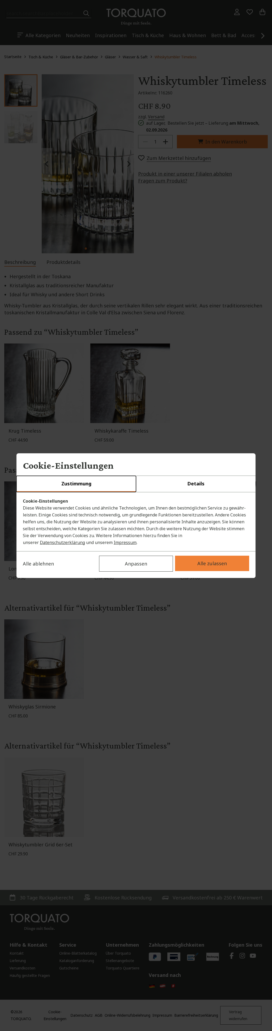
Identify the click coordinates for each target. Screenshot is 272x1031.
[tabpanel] (136, 521)
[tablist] (136, 484)
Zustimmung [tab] (76, 483)
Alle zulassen (212, 563)
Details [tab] (196, 483)
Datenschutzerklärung (62, 542)
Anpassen (136, 563)
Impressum (125, 542)
